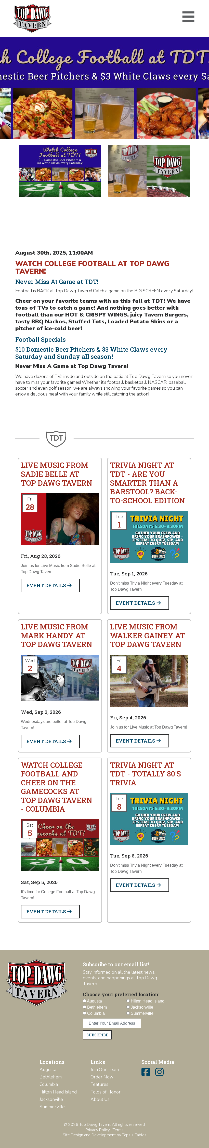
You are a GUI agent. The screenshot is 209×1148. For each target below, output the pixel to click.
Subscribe (97, 1035)
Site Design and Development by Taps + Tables (105, 1135)
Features (99, 1084)
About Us (100, 1099)
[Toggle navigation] (188, 16)
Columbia (49, 1084)
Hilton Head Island (58, 1092)
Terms (118, 1130)
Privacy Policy (97, 1130)
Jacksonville (51, 1099)
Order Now (101, 1077)
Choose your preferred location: (121, 994)
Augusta (48, 1069)
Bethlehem (51, 1077)
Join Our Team (104, 1069)
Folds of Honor (105, 1092)
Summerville (52, 1107)
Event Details (47, 585)
